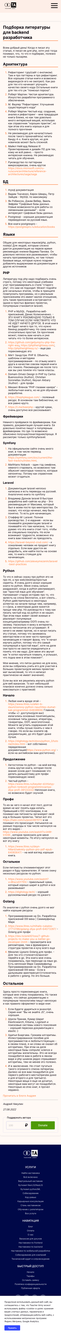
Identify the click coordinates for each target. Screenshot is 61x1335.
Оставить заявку (30, 1280)
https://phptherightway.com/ (37, 345)
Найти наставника (30, 1173)
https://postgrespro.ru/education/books (31, 226)
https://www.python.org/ (41, 749)
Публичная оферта (30, 1288)
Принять (12, 1328)
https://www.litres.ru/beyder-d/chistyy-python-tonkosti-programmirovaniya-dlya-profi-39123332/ (31, 786)
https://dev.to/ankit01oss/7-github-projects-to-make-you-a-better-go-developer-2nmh (29, 939)
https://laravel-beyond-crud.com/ (28, 542)
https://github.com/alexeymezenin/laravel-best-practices (32, 563)
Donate (43, 1125)
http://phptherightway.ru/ (23, 348)
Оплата (30, 1230)
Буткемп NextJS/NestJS (30, 1185)
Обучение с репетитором (30, 1209)
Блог (30, 1226)
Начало (30, 1272)
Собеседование (30, 1193)
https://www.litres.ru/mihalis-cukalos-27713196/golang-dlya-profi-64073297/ (32, 927)
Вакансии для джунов (30, 1238)
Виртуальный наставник (30, 1181)
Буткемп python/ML (30, 1189)
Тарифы (30, 1276)
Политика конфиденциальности (30, 1284)
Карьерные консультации (30, 1201)
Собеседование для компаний (30, 1254)
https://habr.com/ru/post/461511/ (22, 819)
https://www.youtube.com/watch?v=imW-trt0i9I (27, 833)
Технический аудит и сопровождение (30, 1259)
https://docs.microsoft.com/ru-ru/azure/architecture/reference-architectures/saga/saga (27, 171)
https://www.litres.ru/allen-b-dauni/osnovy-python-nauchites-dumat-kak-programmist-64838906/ (32, 707)
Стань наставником (31, 1205)
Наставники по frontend (30, 1242)
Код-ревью (30, 1197)
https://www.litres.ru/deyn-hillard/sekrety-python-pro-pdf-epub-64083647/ (30, 849)
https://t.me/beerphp (20, 407)
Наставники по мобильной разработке (30, 1250)
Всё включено (30, 1177)
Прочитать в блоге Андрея (19, 1095)
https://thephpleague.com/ (24, 397)
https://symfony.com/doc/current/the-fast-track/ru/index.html (30, 459)
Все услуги (30, 1213)
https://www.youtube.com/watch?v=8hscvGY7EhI (28, 881)
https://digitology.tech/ (21, 891)
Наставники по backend (31, 1246)
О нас (30, 1234)
